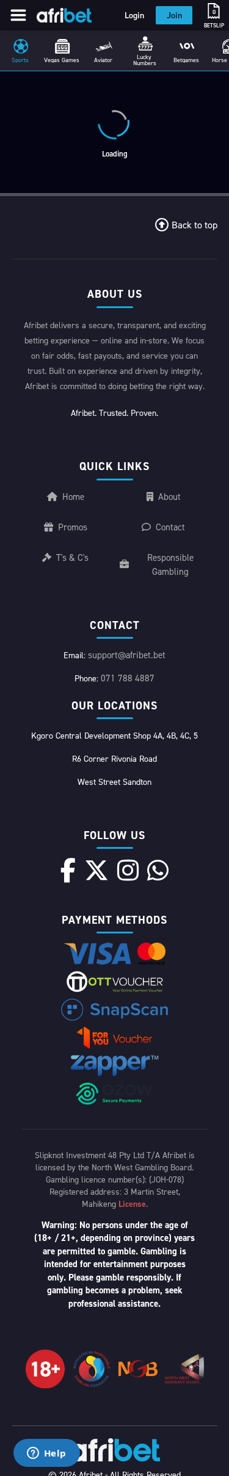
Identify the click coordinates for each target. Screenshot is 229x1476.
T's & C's (72, 557)
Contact (170, 527)
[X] (96, 870)
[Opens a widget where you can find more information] (46, 1454)
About (169, 496)
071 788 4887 (127, 678)
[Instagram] (128, 870)
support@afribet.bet (126, 655)
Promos (72, 527)
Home (73, 496)
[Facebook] (68, 870)
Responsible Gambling (170, 564)
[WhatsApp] (158, 870)
